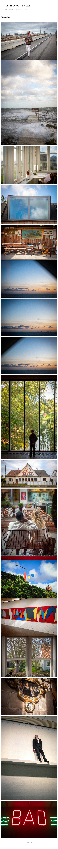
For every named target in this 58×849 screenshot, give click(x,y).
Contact (26, 9)
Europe (18, 9)
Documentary (9, 9)
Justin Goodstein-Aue (17, 5)
